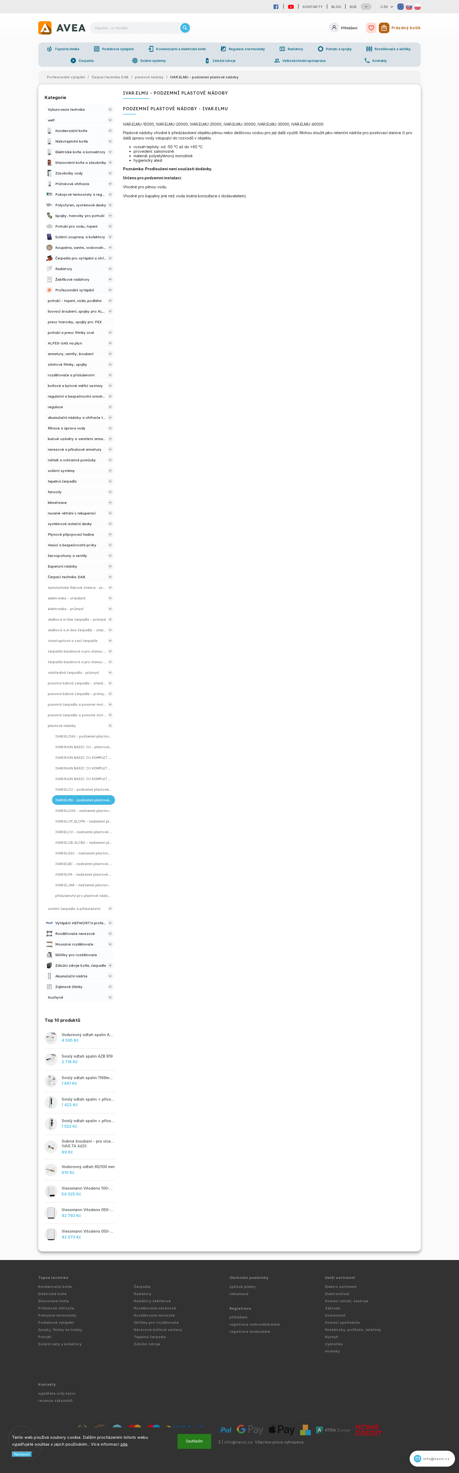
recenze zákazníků (55, 1401)
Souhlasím (194, 1441)
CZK (384, 7)
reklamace (239, 1294)
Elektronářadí (337, 1294)
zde (124, 1444)
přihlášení (239, 1317)
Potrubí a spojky (334, 49)
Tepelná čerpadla (150, 1337)
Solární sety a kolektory (60, 1344)
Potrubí (45, 1337)
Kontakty (313, 7)
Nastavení (22, 1454)
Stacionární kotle (53, 1301)
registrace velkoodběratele (255, 1324)
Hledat (185, 28)
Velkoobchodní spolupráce (300, 60)
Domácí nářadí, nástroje (347, 1301)
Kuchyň (331, 1337)
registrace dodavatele (250, 1332)
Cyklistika (334, 1344)
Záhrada (332, 1308)
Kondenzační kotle (55, 1287)
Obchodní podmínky (249, 1278)
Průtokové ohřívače (56, 1308)
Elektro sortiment (341, 1287)
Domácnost (335, 1315)
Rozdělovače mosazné (154, 1315)
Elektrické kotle (52, 1294)
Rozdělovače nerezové (155, 1308)
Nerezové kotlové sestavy (158, 1330)
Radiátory (291, 49)
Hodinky (332, 1351)
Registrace (240, 1308)
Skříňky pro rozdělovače (156, 1323)
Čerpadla (82, 60)
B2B (353, 7)
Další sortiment (340, 1278)
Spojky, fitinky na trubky (60, 1330)
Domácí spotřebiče (342, 1323)
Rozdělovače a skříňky (388, 49)
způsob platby (243, 1287)
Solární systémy (149, 60)
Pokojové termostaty (57, 1315)
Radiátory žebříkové (152, 1301)
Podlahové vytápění (114, 49)
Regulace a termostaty (242, 49)
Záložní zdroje (219, 60)
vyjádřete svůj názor (57, 1393)
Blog (336, 7)
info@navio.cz (238, 1442)
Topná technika (62, 49)
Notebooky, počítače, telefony (353, 1330)
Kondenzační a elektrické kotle (177, 49)
